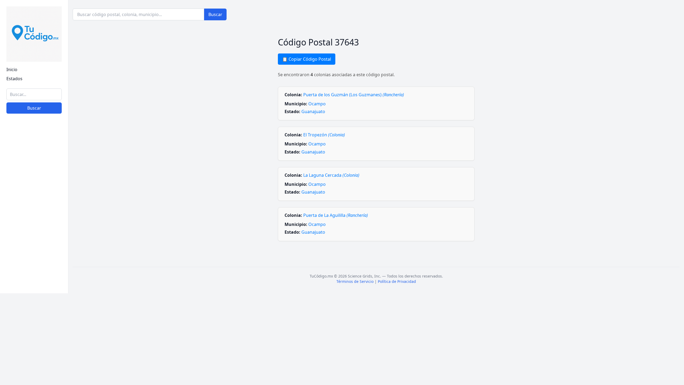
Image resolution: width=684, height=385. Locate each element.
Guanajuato (313, 111)
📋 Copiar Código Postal (306, 59)
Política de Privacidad (397, 281)
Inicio (11, 69)
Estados (14, 79)
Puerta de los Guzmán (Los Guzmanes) (353, 95)
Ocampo (317, 104)
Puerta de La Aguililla (335, 215)
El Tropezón (324, 135)
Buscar (34, 108)
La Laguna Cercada (331, 175)
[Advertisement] (34, 206)
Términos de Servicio (355, 281)
